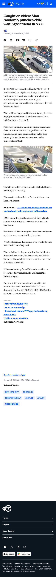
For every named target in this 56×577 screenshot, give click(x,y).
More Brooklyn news (16, 303)
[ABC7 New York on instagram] (18, 547)
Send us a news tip (14, 307)
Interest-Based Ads (43, 566)
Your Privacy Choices (22, 563)
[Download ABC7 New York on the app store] (8, 554)
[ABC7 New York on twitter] (11, 547)
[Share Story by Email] (30, 40)
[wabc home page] (6, 508)
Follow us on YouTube (16, 318)
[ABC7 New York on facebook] (5, 547)
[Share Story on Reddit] (17, 40)
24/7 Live (20, 4)
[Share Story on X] (11, 40)
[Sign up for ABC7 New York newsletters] (24, 547)
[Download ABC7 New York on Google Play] (24, 554)
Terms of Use (29, 566)
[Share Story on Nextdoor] (23, 40)
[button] (4, 3)
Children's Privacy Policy (40, 563)
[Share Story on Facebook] (5, 40)
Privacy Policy (7, 563)
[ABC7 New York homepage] (11, 4)
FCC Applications (26, 569)
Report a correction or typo (14, 375)
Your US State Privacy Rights (12, 566)
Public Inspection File (10, 569)
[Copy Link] (36, 40)
